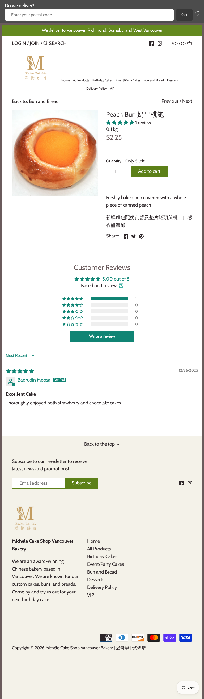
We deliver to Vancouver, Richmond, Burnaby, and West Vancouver (102, 30)
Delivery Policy (102, 587)
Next (187, 101)
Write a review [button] (102, 336)
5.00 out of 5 (116, 279)
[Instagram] (160, 43)
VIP (90, 595)
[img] (20, 371)
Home (93, 541)
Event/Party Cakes (105, 564)
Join (35, 43)
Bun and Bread (44, 101)
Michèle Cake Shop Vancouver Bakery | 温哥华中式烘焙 (95, 647)
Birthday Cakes (102, 556)
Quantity (115, 161)
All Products (99, 549)
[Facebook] (151, 43)
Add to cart (149, 171)
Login (19, 43)
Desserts (95, 580)
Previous (170, 101)
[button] (196, 15)
